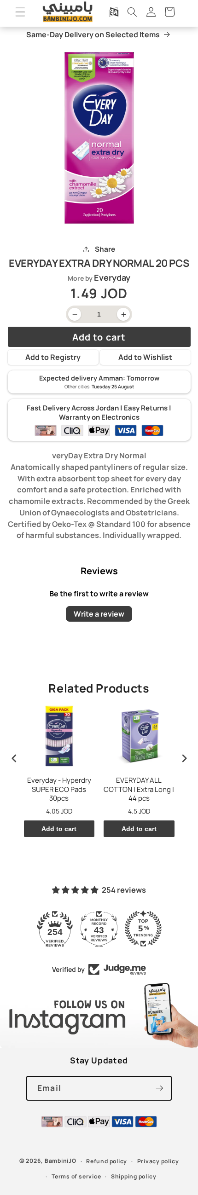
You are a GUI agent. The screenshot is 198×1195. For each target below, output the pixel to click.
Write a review (99, 614)
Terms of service (76, 1176)
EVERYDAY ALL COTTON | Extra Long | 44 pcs (139, 789)
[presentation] (14, 758)
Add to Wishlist (145, 357)
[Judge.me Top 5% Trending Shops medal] (143, 928)
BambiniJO (60, 1161)
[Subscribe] (159, 1088)
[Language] (114, 12)
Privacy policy (158, 1161)
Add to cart (58, 828)
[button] (20, 12)
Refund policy (106, 1161)
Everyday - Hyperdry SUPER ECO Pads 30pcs (59, 789)
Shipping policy (134, 1176)
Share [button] (105, 249)
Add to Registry (53, 357)
